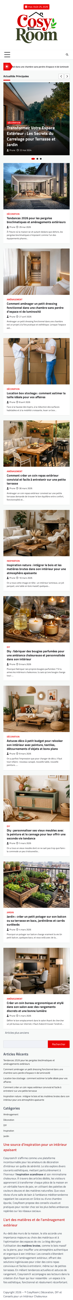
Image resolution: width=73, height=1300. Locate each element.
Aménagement (14, 299)
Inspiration (13, 561)
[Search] (67, 54)
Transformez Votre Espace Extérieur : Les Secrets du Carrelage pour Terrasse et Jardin (31, 136)
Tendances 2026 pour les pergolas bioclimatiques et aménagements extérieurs (36, 220)
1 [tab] (33, 159)
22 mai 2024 (25, 150)
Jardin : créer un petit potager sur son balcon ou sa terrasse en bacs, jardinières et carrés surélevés (36, 920)
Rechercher (58, 1044)
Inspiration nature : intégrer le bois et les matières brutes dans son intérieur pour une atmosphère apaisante (36, 569)
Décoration (14, 122)
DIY (8, 647)
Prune (12, 150)
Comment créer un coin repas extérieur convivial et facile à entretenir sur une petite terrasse (36, 479)
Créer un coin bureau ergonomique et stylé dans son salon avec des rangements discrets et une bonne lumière (35, 1007)
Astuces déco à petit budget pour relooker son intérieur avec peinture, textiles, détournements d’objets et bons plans (35, 744)
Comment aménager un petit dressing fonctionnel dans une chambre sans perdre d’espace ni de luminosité (35, 307)
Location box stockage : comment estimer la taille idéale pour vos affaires (36, 395)
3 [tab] (41, 159)
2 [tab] (37, 159)
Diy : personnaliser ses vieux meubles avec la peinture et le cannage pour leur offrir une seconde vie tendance (36, 834)
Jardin (10, 912)
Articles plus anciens (17, 1033)
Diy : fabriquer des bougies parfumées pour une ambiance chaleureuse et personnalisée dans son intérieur (36, 655)
